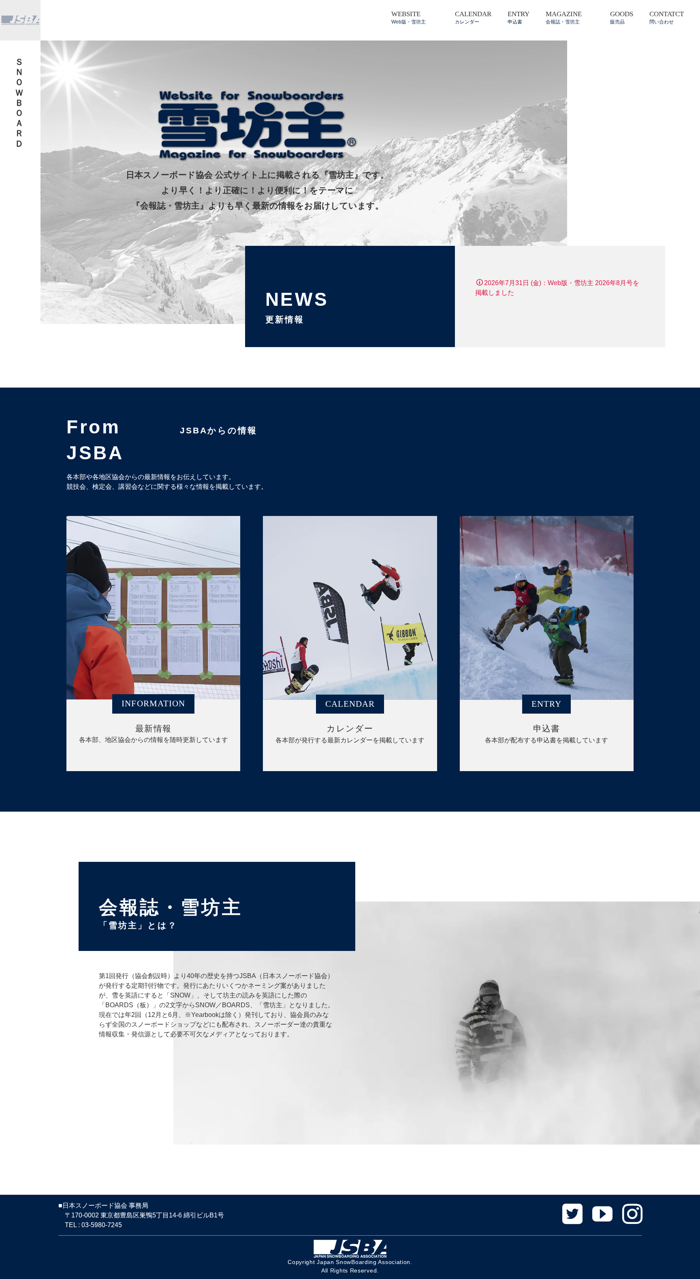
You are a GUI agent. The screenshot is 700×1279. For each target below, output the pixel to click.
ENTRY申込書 (518, 17)
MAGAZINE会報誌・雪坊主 (564, 17)
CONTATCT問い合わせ (666, 17)
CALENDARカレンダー (473, 17)
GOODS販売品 (621, 17)
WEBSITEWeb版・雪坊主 (408, 17)
